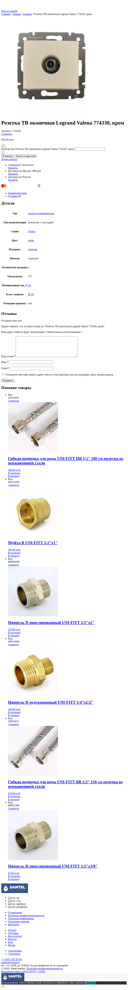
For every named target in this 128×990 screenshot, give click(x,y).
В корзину (8, 156)
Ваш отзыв (8, 356)
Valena (31, 231)
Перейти (13, 168)
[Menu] (3, 975)
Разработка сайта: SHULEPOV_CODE (23, 971)
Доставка (13, 933)
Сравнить (6, 134)
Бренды (12, 939)
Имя (4, 362)
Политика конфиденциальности (26, 915)
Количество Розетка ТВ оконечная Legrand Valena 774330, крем (37, 149)
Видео (11, 945)
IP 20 (31, 294)
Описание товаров (18, 921)
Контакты (13, 924)
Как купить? (15, 936)
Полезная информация (21, 918)
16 (29, 285)
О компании (15, 912)
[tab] (67, 193)
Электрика (14, 953)
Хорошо (90, 983)
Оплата (12, 930)
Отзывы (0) (14, 196)
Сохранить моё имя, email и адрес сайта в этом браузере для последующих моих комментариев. (59, 374)
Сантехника (15, 950)
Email (5, 368)
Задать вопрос (9, 159)
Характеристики (17, 193)
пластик (32, 249)
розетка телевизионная (41, 213)
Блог (10, 942)
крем (31, 240)
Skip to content (9, 11)
